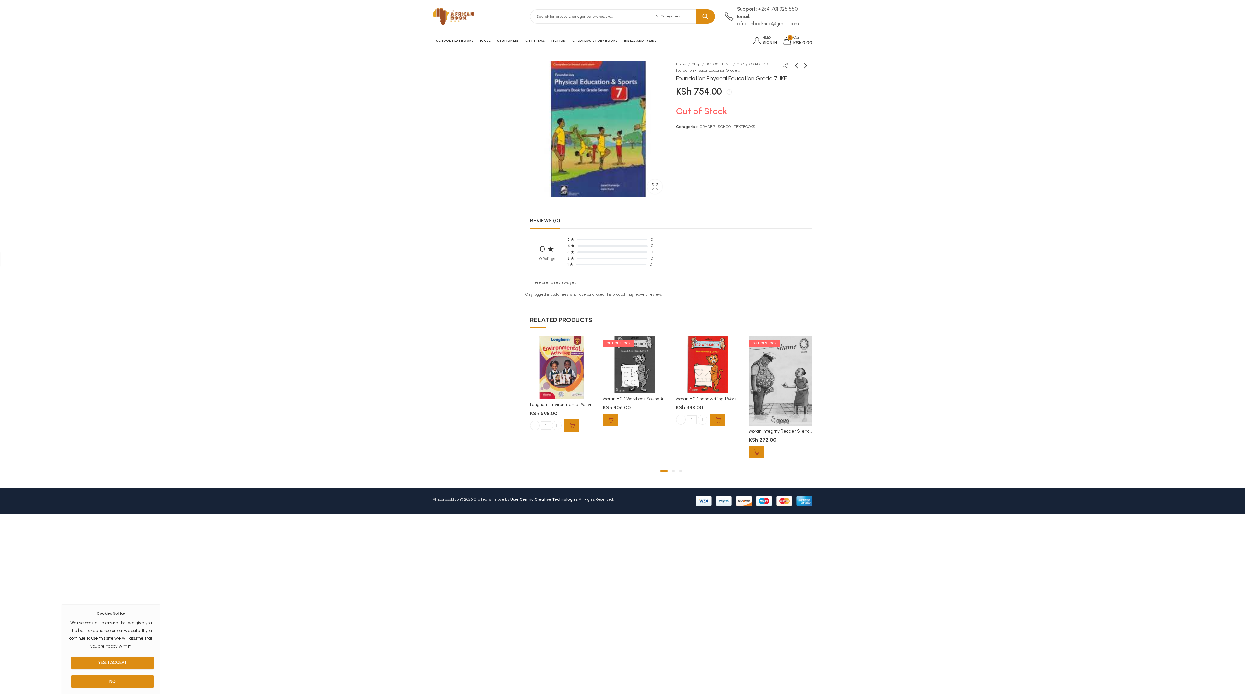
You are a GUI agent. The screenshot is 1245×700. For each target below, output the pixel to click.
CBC (740, 64)
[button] (664, 471)
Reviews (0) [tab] (545, 220)
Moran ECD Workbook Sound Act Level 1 (642, 399)
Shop (696, 64)
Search (705, 16)
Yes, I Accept (112, 662)
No (112, 681)
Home (681, 64)
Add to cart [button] (571, 425)
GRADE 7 (757, 64)
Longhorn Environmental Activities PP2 (568, 404)
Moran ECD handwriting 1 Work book (711, 399)
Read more (610, 420)
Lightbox (654, 186)
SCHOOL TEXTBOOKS (718, 64)
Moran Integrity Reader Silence (780, 431)
